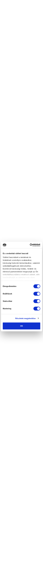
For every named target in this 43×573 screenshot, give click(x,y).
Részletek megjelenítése (25, 318)
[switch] (36, 294)
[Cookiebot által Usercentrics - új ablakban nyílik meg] (30, 245)
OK (21, 326)
